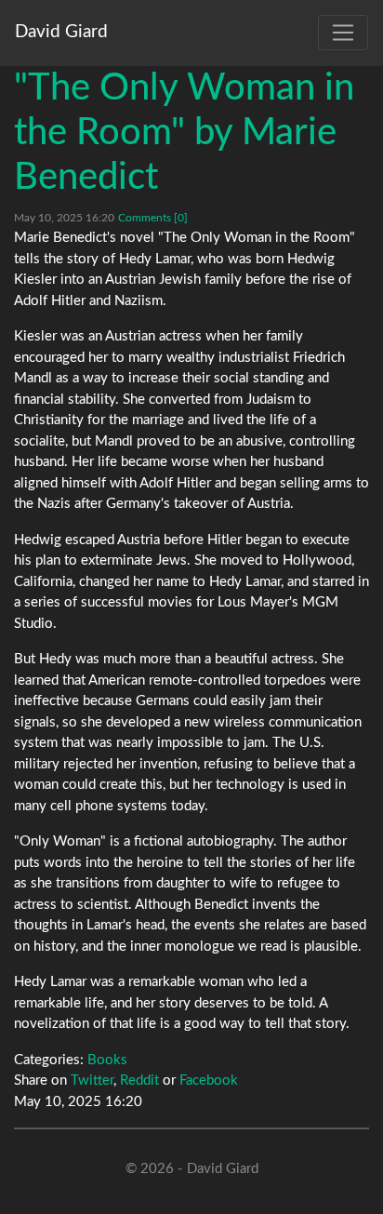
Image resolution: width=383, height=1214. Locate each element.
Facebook (208, 1080)
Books (107, 1060)
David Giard (61, 32)
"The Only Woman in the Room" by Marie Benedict (184, 133)
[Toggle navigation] (343, 32)
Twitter (92, 1080)
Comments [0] (153, 217)
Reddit (139, 1080)
